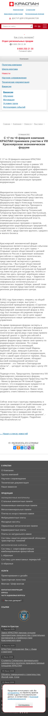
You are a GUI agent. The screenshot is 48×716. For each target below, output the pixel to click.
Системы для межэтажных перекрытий (21, 559)
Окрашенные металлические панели (19, 526)
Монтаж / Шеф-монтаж (12, 584)
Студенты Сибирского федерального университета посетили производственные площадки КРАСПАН (22, 663)
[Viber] (29, 447)
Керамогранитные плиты (13, 530)
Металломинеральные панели (16, 509)
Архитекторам (18, 10)
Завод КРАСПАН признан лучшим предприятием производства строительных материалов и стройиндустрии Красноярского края (23, 636)
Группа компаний (9, 474)
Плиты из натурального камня (16, 534)
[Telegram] (25, 447)
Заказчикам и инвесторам (13, 14)
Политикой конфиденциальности (23, 698)
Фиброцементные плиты (13, 517)
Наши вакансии (9, 487)
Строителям (30, 10)
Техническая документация (15, 82)
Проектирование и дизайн (14, 575)
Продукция (7, 493)
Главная (6, 124)
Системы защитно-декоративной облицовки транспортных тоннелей (23, 539)
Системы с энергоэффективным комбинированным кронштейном (17, 550)
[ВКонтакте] (14, 447)
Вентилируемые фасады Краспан (24, 4)
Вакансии (6, 86)
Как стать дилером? (24, 37)
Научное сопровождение (14, 78)
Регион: (24, 34)
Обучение (8, 96)
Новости (6, 73)
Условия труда (10, 103)
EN (39, 26)
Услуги (4, 570)
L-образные (7, 555)
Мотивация (8, 100)
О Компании (7, 470)
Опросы (4, 593)
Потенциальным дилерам (34, 14)
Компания (24, 58)
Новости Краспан (10, 626)
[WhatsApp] (32, 447)
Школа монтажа (10, 69)
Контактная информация (11, 590)
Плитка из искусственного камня (17, 513)
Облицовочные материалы (15, 498)
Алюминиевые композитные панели (19, 505)
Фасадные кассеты (10, 522)
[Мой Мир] (21, 447)
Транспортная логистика (13, 580)
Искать (31, 26)
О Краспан (6, 465)
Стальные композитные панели (17, 501)
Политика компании (12, 65)
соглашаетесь (13, 693)
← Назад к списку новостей (14, 433)
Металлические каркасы (14, 545)
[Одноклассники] (18, 447)
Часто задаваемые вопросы (13, 595)
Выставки (38, 124)
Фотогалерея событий (14, 107)
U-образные (7, 563)
